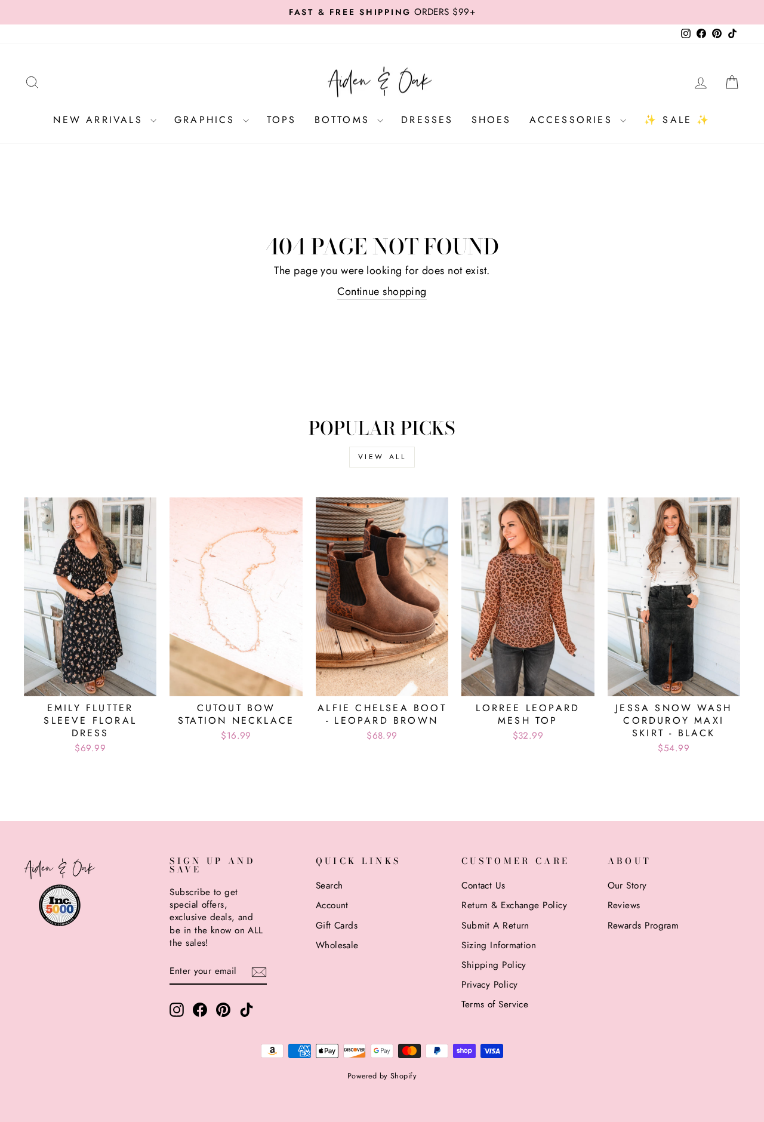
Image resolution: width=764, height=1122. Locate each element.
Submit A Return (495, 925)
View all (382, 456)
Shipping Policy (493, 965)
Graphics (207, 120)
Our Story (627, 885)
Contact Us (483, 885)
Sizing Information (498, 945)
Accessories (573, 120)
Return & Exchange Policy (514, 905)
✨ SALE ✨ (677, 120)
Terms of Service (494, 1004)
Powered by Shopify (382, 1076)
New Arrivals (100, 120)
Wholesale (337, 945)
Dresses (427, 120)
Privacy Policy (489, 984)
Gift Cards (337, 925)
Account (332, 905)
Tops (282, 120)
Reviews (624, 905)
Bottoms (345, 120)
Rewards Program (643, 925)
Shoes (492, 120)
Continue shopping (382, 291)
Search (329, 885)
